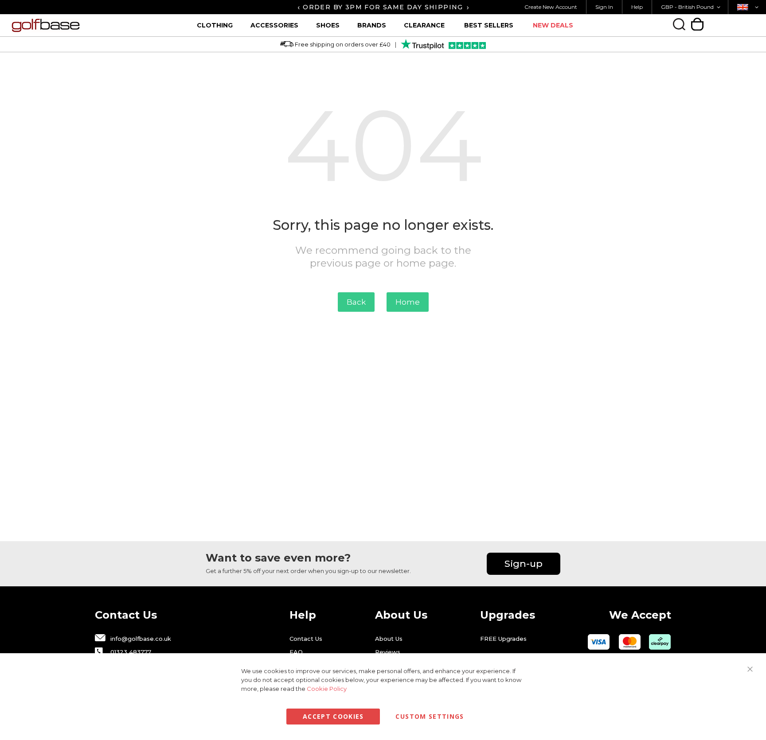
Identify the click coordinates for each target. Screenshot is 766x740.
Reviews (387, 651)
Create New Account (550, 7)
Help (637, 7)
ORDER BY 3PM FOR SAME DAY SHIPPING (383, 7)
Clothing (215, 25)
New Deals (553, 25)
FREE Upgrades (503, 638)
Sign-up (523, 563)
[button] (692, 7)
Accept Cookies (333, 716)
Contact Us (305, 638)
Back (356, 302)
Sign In (604, 7)
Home (407, 302)
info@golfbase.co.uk (140, 638)
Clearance (424, 25)
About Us (389, 638)
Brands (371, 25)
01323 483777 (130, 651)
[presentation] (298, 7)
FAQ (296, 651)
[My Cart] (697, 24)
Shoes (328, 25)
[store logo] (80, 25)
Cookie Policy (327, 688)
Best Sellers (488, 25)
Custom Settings (429, 716)
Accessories (274, 25)
